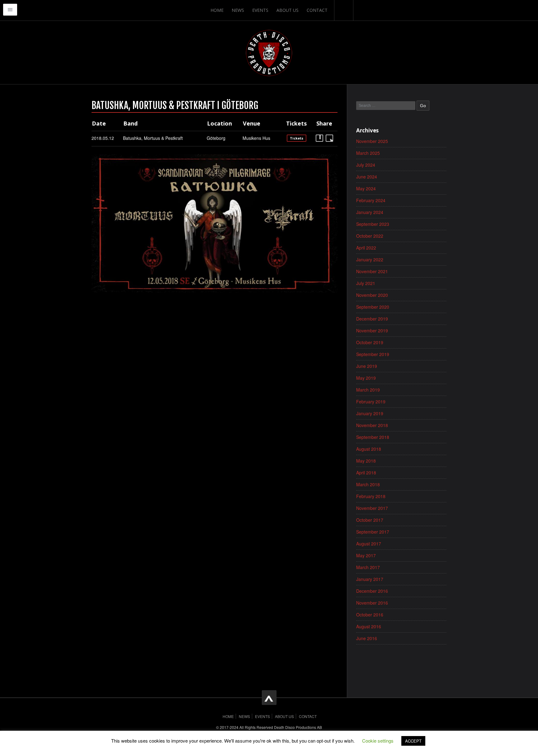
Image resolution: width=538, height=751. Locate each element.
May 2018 (366, 461)
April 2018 (366, 472)
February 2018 (370, 496)
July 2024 (365, 165)
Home (217, 10)
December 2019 (372, 319)
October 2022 (369, 236)
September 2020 (372, 307)
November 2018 (372, 425)
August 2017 (368, 543)
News (238, 10)
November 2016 (372, 603)
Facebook (319, 138)
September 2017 (372, 532)
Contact (317, 10)
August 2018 (368, 449)
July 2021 (365, 283)
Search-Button (343, 10)
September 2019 (372, 354)
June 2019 (366, 366)
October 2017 (369, 520)
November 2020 (372, 295)
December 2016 (372, 591)
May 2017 (366, 555)
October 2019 (369, 342)
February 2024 (370, 200)
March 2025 (368, 153)
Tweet (329, 138)
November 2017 (372, 508)
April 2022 (366, 248)
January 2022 (369, 259)
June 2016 (366, 638)
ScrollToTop (269, 697)
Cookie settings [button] (378, 740)
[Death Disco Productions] (269, 52)
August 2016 (368, 626)
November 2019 (372, 330)
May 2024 (366, 188)
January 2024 (369, 212)
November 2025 (372, 141)
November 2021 (372, 271)
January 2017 (369, 579)
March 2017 (368, 567)
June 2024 (366, 176)
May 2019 (366, 378)
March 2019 (368, 390)
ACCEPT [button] (413, 741)
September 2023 (372, 224)
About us (287, 10)
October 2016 (369, 614)
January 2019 (369, 413)
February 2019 (370, 401)
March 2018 (368, 484)
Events (260, 10)
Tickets (296, 138)
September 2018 (372, 437)
